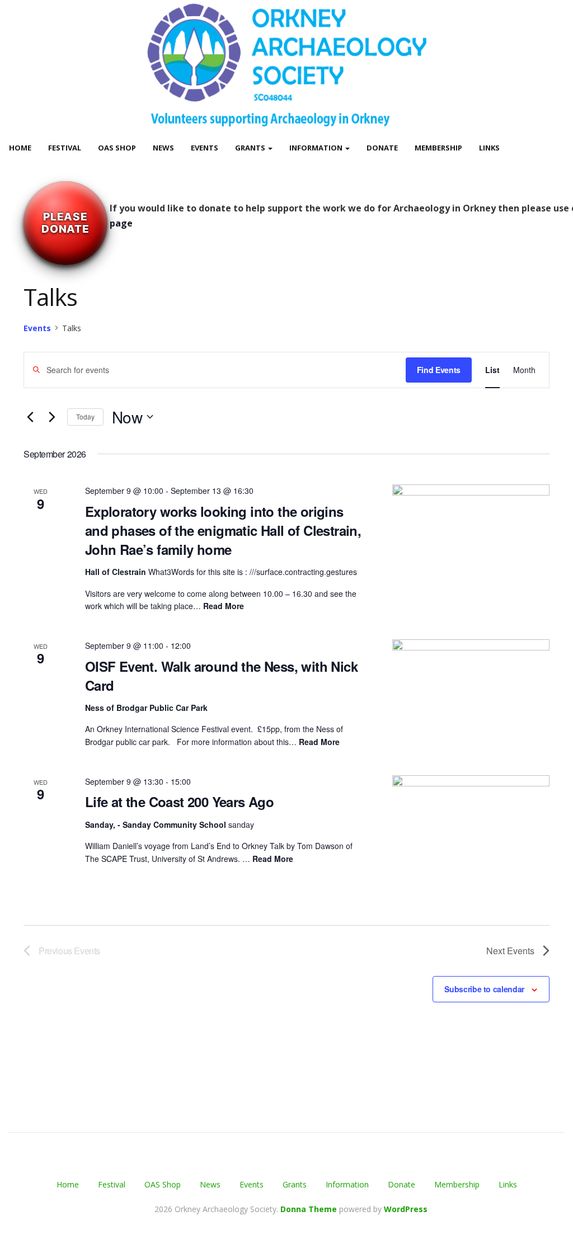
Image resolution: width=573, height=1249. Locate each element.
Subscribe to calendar (484, 989)
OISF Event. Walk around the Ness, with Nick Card (221, 676)
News (163, 148)
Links (489, 148)
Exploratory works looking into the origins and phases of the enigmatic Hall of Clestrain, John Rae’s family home (223, 530)
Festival (64, 148)
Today (85, 416)
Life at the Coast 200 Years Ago (179, 801)
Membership (438, 148)
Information (316, 148)
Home (20, 148)
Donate (382, 148)
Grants (251, 148)
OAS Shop (117, 148)
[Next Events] (52, 416)
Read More (223, 605)
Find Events (439, 369)
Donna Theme (309, 1209)
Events (204, 148)
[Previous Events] (30, 416)
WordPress (406, 1209)
